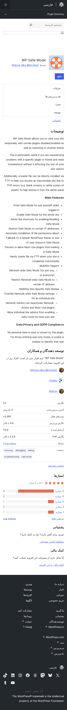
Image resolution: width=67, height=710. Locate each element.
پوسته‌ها (28, 589)
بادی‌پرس (57, 653)
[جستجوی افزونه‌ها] (31, 25)
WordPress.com (53, 637)
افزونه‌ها (27, 594)
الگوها (29, 600)
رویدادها (28, 616)
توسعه (57, 112)
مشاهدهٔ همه (9, 518)
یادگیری (60, 610)
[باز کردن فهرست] (5, 4)
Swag (27, 626)
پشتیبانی (56, 120)
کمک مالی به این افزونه (51, 564)
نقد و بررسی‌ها (53, 96)
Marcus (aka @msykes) (25, 65)
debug (31, 450)
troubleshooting (11, 457)
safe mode (27, 457)
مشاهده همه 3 (9, 443)
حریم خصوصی (56, 600)
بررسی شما (58, 518)
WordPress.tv (54, 626)
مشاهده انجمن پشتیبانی (52, 541)
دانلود (59, 76)
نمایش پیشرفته (56, 465)
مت (60, 642)
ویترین (28, 584)
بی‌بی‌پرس (57, 648)
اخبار (61, 589)
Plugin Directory (55, 14)
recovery (8, 450)
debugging (20, 450)
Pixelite (53, 380)
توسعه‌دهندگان (56, 621)
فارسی (53, 667)
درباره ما (59, 584)
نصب (58, 104)
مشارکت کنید (25, 610)
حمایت (27, 621)
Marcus (53, 391)
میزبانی (60, 594)
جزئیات (57, 88)
